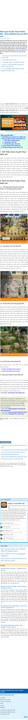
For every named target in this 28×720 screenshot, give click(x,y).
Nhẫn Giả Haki (6, 527)
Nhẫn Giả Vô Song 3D (8, 538)
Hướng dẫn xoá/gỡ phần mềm (7, 712)
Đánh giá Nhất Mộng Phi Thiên (18, 412)
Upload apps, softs (5, 714)
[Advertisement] (14, 15)
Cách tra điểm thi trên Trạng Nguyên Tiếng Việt (13, 555)
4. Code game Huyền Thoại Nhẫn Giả (12, 147)
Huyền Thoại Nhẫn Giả (21, 50)
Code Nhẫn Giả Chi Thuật (9, 60)
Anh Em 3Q (18, 580)
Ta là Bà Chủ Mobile (9, 598)
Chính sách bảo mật (5, 701)
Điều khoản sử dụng (5, 699)
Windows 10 (24, 629)
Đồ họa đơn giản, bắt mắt (12, 144)
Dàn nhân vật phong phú (11, 140)
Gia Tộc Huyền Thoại (8, 523)
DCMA (1, 703)
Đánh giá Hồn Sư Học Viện (16, 414)
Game (1, 38)
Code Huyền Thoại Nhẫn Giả (16, 393)
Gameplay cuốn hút (10, 142)
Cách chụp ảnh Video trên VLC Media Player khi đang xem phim (13, 550)
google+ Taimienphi (26, 717)
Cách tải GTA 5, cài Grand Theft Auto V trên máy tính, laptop (13, 560)
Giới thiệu (2, 697)
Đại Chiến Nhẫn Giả (8, 530)
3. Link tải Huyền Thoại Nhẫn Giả (11, 145)
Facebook (24, 717)
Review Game (7, 38)
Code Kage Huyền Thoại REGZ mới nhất (13, 62)
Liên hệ (2, 705)
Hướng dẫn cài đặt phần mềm (7, 710)
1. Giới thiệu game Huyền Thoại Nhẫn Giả (13, 137)
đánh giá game (23, 400)
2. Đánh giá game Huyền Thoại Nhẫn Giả (13, 138)
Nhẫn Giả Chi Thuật (8, 534)
